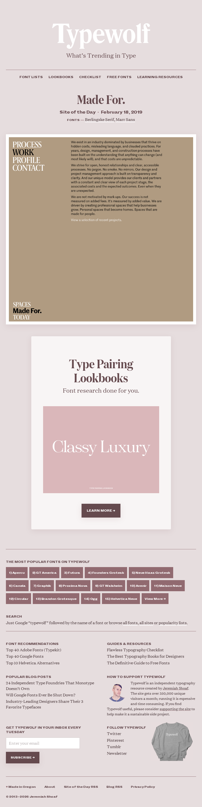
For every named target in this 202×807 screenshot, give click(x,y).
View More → (155, 599)
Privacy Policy (143, 787)
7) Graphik (42, 586)
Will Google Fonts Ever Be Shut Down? (40, 695)
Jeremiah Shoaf (175, 687)
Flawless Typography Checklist (135, 650)
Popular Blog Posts (28, 677)
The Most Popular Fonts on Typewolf (48, 562)
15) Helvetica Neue (121, 599)
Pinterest (115, 740)
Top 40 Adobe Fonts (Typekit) (33, 650)
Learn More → (101, 510)
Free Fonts (119, 77)
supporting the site (175, 708)
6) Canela (17, 586)
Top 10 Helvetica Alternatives (33, 663)
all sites (146, 622)
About (49, 787)
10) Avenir (138, 586)
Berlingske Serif (99, 119)
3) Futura (72, 572)
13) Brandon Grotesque (56, 599)
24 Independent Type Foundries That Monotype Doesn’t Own (50, 685)
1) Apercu (17, 572)
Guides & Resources (129, 644)
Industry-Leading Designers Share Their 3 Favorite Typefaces (44, 703)
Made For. (101, 99)
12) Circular (18, 599)
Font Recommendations (32, 644)
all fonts (130, 622)
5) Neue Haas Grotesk (151, 572)
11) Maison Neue (168, 586)
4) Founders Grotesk (106, 572)
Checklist (90, 77)
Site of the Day (81, 787)
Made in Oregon (21, 787)
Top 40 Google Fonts (25, 656)
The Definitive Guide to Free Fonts (138, 663)
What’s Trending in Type (101, 55)
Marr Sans (125, 119)
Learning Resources (160, 77)
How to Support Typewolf (136, 677)
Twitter (114, 733)
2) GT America (44, 572)
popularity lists (173, 622)
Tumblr (114, 746)
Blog (114, 787)
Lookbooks (61, 77)
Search (14, 616)
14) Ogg (90, 599)
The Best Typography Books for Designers (145, 656)
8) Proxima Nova (73, 586)
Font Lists (31, 77)
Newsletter (117, 753)
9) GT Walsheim (108, 586)
